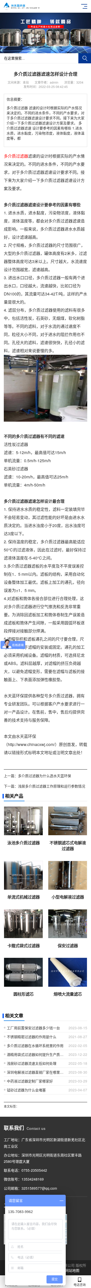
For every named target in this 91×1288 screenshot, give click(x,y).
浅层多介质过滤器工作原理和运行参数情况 (51, 786)
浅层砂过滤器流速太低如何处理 (31, 1063)
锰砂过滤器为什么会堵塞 (26, 1089)
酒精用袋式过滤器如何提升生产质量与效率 (36, 1054)
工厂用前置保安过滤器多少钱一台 (33, 1027)
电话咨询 (80, 1284)
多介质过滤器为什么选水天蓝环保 (44, 775)
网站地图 (72, 1270)
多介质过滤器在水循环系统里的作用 (35, 1045)
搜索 (84, 58)
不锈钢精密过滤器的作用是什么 (31, 1036)
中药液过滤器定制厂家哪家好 (30, 1081)
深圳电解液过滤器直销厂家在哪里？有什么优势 (36, 1072)
